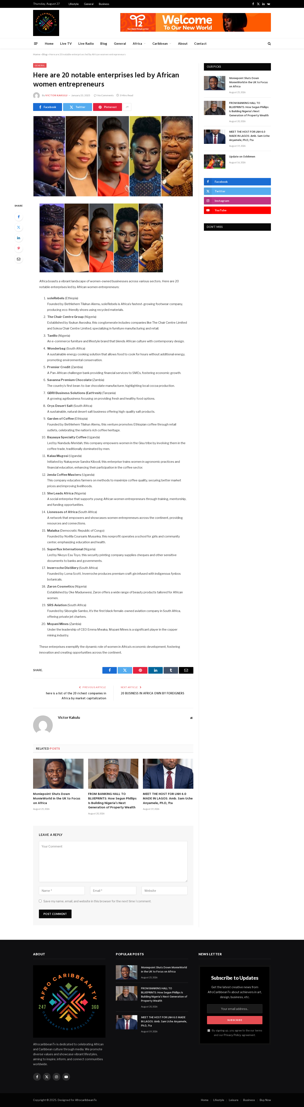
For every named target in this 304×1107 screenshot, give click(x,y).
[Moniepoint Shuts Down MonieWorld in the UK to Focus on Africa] (58, 774)
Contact (200, 43)
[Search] (269, 43)
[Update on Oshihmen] (214, 161)
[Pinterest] (18, 248)
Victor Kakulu (56, 95)
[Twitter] (18, 227)
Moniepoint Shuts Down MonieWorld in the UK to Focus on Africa (56, 798)
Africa (137, 43)
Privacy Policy (232, 1035)
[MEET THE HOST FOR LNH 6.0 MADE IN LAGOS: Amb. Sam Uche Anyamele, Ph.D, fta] (168, 774)
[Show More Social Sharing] (127, 107)
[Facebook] (18, 217)
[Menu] (36, 43)
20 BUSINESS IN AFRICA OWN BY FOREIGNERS (152, 693)
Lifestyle (74, 4)
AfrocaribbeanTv (85, 1100)
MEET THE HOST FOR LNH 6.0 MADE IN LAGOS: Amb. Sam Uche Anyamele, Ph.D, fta (168, 798)
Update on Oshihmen (242, 157)
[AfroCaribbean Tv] (46, 23)
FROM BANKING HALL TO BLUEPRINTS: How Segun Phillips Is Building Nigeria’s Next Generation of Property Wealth (112, 801)
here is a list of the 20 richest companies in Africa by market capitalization (76, 696)
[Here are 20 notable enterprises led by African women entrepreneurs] (113, 156)
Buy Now (265, 1100)
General (88, 4)
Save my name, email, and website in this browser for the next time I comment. (97, 901)
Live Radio (86, 43)
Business (104, 4)
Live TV (66, 43)
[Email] (18, 259)
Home (49, 43)
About (183, 43)
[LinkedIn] (18, 238)
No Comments (105, 95)
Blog (103, 43)
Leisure (233, 1100)
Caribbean (160, 43)
